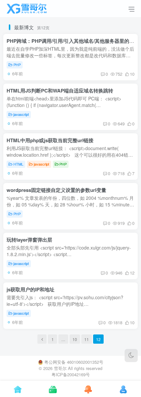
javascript (21, 114)
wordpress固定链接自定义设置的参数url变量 (56, 190)
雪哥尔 (60, 368)
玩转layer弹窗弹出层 (29, 239)
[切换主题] (131, 355)
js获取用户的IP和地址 (30, 289)
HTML (18, 164)
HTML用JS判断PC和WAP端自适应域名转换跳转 (60, 90)
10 (74, 339)
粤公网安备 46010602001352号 (73, 362)
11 (86, 339)
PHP (17, 64)
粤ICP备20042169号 (70, 374)
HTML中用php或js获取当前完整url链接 (50, 140)
